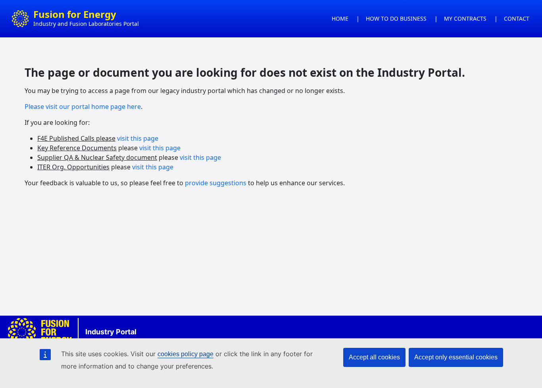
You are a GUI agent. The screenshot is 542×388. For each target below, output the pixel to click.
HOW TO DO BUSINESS (396, 18)
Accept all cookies (374, 357)
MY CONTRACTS (465, 18)
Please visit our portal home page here (83, 106)
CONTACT (516, 18)
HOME (340, 18)
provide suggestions (215, 182)
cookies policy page (185, 354)
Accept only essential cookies (456, 357)
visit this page (137, 138)
